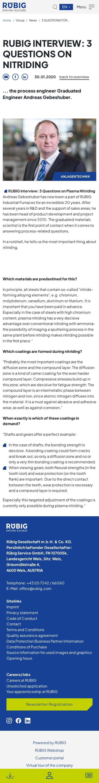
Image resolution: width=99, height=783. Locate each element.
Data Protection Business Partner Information (45, 641)
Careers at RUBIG (21, 680)
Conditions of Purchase (26, 646)
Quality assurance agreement (32, 635)
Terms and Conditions (25, 629)
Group (20, 20)
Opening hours (19, 658)
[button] (55, 7)
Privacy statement (22, 612)
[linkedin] (27, 720)
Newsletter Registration (49, 704)
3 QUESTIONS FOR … (56, 20)
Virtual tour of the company (49, 765)
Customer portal (49, 757)
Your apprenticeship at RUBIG (32, 691)
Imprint (12, 606)
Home (7, 20)
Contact (13, 623)
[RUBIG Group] (14, 7)
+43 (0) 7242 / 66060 (45, 582)
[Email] (6, 77)
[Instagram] (9, 720)
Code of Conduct (21, 618)
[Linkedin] (25, 77)
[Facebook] (15, 77)
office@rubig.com (35, 588)
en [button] (65, 6)
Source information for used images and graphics (49, 652)
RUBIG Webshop (49, 750)
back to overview (74, 76)
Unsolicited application (26, 686)
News (33, 20)
